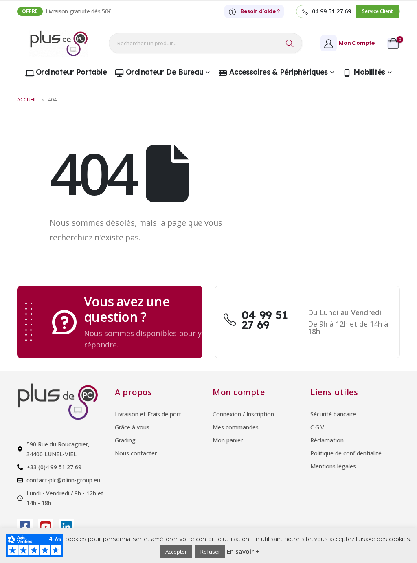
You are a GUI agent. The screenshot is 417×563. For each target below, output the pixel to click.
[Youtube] (45, 526)
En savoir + (243, 551)
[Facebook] (25, 526)
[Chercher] (290, 43)
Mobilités (369, 72)
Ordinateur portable (71, 72)
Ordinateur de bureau (164, 72)
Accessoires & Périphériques (278, 72)
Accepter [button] (176, 551)
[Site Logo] (58, 43)
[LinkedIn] (66, 526)
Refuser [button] (210, 551)
